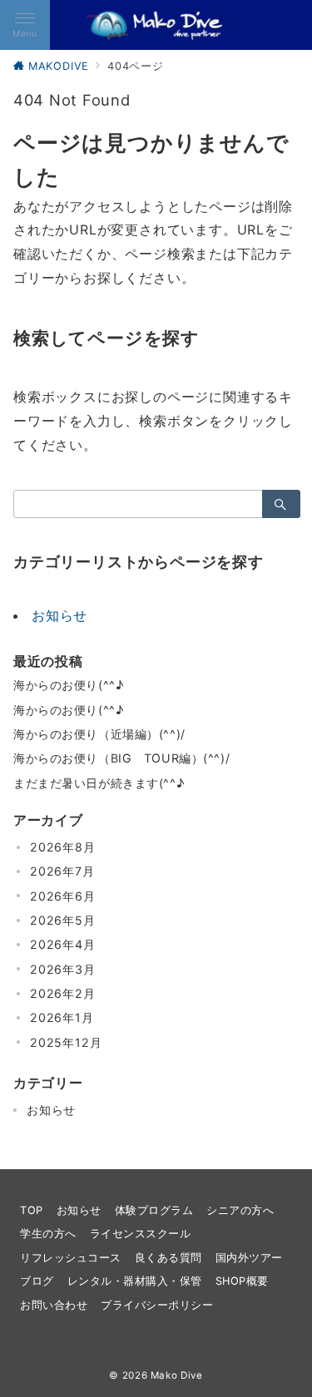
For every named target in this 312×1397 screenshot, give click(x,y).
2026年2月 (63, 993)
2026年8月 (63, 847)
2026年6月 (63, 896)
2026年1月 (62, 1017)
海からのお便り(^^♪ (68, 685)
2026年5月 (63, 920)
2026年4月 (63, 944)
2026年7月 (62, 871)
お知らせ (59, 615)
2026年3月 (63, 969)
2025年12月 (66, 1042)
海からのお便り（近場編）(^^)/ (99, 734)
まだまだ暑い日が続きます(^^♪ (98, 783)
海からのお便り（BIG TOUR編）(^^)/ (121, 758)
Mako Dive (177, 1375)
